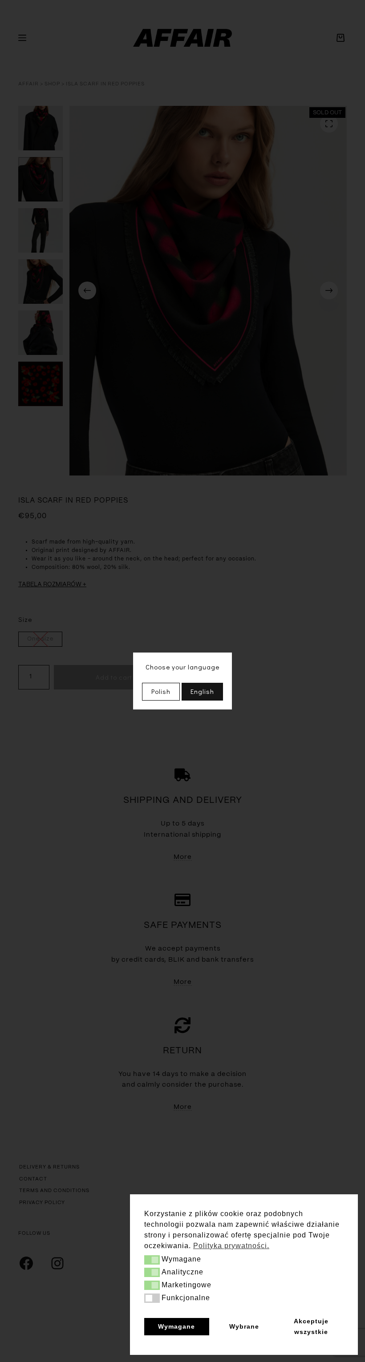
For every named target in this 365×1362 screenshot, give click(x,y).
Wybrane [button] (244, 1326)
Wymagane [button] (176, 1326)
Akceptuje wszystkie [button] (311, 1326)
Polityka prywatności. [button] (231, 1245)
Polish (160, 691)
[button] (152, 1260)
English (202, 691)
